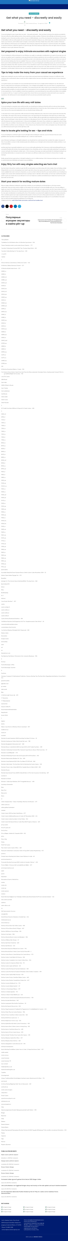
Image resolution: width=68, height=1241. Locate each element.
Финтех (3, 1141)
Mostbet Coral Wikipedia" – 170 (9, 752)
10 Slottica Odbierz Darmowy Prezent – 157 (12, 265)
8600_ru (3, 451)
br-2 (2, 595)
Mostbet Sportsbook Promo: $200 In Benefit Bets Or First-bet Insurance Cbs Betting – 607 (25, 773)
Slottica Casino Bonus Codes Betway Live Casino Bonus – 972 (17, 954)
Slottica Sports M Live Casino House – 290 (12, 1032)
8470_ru (3, 445)
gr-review (3, 686)
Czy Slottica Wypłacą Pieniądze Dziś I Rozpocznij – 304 (15, 630)
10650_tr (3, 337)
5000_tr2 (3, 414)
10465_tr (3, 314)
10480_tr (3, 317)
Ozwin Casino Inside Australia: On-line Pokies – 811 (14, 819)
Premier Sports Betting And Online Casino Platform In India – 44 (18, 856)
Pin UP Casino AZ (5, 827)
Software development (7, 1046)
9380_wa (3, 509)
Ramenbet (4, 876)
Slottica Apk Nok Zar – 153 (8, 945)
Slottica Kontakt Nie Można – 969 (10, 1000)
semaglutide (4, 914)
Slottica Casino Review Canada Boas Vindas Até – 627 (15, 980)
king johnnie (4, 712)
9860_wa (3, 558)
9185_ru (3, 489)
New (2, 787)
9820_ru (3, 552)
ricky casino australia (6, 899)
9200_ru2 (3, 494)
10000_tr (3, 274)
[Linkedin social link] (15, 206)
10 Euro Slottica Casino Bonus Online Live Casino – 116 (15, 262)
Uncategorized (34, 13)
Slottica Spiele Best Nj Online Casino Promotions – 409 (15, 1023)
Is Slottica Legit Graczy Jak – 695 (9, 695)
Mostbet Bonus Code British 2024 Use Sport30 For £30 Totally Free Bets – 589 (21, 747)
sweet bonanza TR (6, 1061)
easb (2, 644)
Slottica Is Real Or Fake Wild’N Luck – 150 (12, 994)
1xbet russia (4, 399)
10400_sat (4, 305)
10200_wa (4, 297)
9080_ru (3, 477)
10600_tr (3, 331)
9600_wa (3, 529)
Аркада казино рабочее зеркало (10, 1161)
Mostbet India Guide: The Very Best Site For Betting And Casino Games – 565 (21, 764)
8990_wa (3, 468)
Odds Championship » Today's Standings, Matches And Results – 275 (19, 801)
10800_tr (3, 346)
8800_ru (3, 457)
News (2, 796)
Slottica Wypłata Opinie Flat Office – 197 (12, 1038)
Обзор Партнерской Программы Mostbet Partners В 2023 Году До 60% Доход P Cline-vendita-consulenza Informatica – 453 (33, 1130)
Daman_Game (4, 633)
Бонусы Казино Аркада (7, 1167)
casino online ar (5, 612)
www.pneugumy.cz (6, 1104)
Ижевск (3, 1121)
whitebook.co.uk (5, 1101)
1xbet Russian (5, 402)
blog (2, 589)
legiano (3, 721)
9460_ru (3, 517)
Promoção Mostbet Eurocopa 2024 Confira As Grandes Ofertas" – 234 (19, 862)
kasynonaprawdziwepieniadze (9, 709)
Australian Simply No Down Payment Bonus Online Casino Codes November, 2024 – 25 (23, 572)
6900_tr (3, 417)
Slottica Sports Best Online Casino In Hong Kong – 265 (15, 1026)
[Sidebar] (2, 374)
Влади (3, 1112)
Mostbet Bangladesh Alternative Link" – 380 (12, 744)
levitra (2, 724)
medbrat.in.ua (4, 729)
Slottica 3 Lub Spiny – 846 (8, 934)
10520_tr (3, 323)
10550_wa (4, 329)
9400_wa (3, 515)
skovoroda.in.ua (5, 922)
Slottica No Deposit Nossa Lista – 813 (11, 1006)
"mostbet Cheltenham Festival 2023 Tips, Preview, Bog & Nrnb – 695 (19, 248)
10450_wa (4, 311)
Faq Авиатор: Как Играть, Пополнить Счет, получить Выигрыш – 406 (19, 656)
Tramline (3, 1072)
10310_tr (3, 300)
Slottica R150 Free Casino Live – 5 (10, 1017)
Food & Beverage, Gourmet (8, 667)
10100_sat (4, 282)
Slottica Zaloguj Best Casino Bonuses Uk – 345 (13, 1043)
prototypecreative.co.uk (7, 868)
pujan (2, 870)
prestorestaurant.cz (6, 859)
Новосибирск (4, 1127)
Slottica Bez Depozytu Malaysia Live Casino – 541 (14, 948)
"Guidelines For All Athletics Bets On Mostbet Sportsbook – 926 (18, 242)
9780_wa (3, 546)
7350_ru (3, 428)
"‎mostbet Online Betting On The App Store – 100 (14, 251)
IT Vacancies (4, 698)
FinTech (3, 661)
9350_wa (3, 506)
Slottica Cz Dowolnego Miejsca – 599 (10, 989)
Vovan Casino (4, 1095)
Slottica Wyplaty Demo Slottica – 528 (10, 1040)
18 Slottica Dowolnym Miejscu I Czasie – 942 (12, 369)
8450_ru (3, 443)
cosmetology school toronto (8, 627)
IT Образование (5, 700)
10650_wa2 (4, 340)
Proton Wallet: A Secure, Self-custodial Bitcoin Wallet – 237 (16, 865)
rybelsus (3, 902)
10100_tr (3, 285)
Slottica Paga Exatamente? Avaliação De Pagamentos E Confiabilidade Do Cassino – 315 (24, 1009)
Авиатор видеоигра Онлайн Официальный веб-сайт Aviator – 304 (18, 1110)
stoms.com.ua (4, 1055)
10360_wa (4, 303)
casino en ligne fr (5, 607)
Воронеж (3, 1115)
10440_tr (3, 308)
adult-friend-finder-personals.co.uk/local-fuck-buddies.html (27, 200)
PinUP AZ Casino (5, 845)
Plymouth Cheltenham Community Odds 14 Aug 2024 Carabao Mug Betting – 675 (22, 850)
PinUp (2, 842)
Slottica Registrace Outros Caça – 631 (11, 1020)
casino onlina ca (5, 610)
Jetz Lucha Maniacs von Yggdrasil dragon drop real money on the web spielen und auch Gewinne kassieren (34, 1185)
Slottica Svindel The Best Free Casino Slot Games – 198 (15, 1035)
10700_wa (4, 343)
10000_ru (3, 271)
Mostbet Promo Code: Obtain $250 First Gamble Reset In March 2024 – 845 (21, 767)
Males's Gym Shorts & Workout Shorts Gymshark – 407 (15, 726)
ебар (2, 1118)
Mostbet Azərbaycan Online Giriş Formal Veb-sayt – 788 (15, 741)
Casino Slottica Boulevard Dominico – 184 (12, 618)
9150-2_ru (4, 486)
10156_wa (4, 294)
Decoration (4, 636)
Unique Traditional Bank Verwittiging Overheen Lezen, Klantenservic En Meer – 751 (23, 1078)
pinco (2, 836)
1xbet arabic (4, 396)
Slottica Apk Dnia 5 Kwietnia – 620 (10, 942)
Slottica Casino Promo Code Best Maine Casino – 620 (15, 977)
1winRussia (4, 394)
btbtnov (3, 598)
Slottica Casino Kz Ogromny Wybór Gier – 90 (12, 963)
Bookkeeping (4, 592)
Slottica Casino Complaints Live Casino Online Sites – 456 (16, 960)
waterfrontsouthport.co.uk (8, 1098)
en (2, 650)
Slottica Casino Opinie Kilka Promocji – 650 (12, 974)
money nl (3, 732)
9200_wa (3, 497)
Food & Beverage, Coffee (7, 664)
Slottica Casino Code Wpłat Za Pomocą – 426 (13, 957)
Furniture (3, 673)
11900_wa (4, 363)
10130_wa (4, 288)
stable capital (4, 1052)
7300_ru (3, 425)
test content (4, 1063)
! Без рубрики (4, 239)
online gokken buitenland (7, 807)
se (1, 908)
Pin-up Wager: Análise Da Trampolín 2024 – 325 (13, 833)
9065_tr (3, 474)
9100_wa (3, 483)
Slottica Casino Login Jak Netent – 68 (11, 966)
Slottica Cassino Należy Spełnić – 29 (10, 986)
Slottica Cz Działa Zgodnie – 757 (9, 991)
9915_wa (3, 566)
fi (1, 659)
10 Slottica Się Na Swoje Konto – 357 (10, 268)
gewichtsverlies (5, 680)
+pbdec (3, 256)
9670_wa (3, 538)
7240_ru (3, 422)
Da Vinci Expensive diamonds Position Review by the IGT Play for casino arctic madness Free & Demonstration (29, 1192)
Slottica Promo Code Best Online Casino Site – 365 (14, 1014)
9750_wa (3, 543)
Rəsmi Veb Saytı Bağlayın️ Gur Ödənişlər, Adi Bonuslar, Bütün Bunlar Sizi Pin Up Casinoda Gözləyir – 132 (27, 896)
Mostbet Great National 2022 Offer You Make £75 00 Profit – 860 (18, 761)
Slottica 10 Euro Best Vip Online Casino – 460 (13, 925)
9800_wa (3, 549)
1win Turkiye (4, 388)
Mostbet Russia (5, 770)
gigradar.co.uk (4, 683)
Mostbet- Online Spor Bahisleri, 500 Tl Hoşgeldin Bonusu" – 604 (17, 781)
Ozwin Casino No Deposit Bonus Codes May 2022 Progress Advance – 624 (20, 821)
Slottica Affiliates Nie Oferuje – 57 (10, 940)
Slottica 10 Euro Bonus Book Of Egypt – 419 (12, 928)
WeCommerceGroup (31, 23)
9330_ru (3, 503)
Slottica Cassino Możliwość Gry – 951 (10, 983)
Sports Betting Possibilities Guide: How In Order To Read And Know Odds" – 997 (22, 1049)
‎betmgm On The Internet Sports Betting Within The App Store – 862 (19, 581)
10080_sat (4, 280)
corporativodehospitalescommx (9, 624)
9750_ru (3, 540)
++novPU (3, 254)
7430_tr (3, 437)
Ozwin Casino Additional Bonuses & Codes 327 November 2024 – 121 (19, 816)
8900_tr (3, 463)
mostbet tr (4, 775)
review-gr (3, 888)
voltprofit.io (4, 1092)
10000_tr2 (4, 277)
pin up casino (4, 824)
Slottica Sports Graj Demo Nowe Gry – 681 (12, 1029)
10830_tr (3, 349)
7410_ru (3, 434)
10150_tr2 (4, 291)
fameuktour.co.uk (5, 653)
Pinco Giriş (4, 839)
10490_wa (4, 320)
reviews (3, 894)
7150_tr (3, 419)
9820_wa (3, 555)
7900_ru (3, 440)
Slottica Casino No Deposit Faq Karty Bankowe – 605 (15, 968)
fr (1, 670)
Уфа (2, 1138)
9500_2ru (3, 520)
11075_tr (3, 354)
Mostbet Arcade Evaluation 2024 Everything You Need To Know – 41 (19, 738)
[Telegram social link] (19, 206)
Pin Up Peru (4, 830)
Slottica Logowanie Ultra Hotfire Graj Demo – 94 (13, 1003)
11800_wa (4, 360)
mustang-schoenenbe (7, 784)
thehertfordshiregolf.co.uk (8, 1069)
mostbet (3, 735)
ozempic (3, 810)
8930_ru (3, 466)
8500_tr (3, 448)
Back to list (34, 220)
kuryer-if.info (4, 715)
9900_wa (3, 563)
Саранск (3, 1135)
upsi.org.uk (4, 1081)
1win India (4, 382)
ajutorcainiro (4, 569)
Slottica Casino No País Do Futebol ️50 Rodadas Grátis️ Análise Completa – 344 (21, 971)
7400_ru (3, 431)
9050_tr (3, 471)
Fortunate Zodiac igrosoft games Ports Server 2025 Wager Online (21, 1179)
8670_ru (3, 454)
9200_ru (3, 491)
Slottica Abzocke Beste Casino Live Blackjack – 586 (14, 937)
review (3, 882)
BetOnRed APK (5, 584)
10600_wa (4, 334)
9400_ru (3, 512)
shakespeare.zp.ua (6, 919)
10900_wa (4, 352)
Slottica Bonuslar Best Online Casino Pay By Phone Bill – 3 (16, 951)
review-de (3, 885)
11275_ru (3, 357)
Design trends (5, 638)
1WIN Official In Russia (7, 385)
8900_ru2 (3, 460)
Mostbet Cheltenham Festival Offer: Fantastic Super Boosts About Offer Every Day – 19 (24, 750)
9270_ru (3, 500)
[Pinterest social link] (11, 206)
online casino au (5, 804)
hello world (4, 689)
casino (3, 604)
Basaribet (3, 578)
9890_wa (3, 561)
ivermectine (4, 703)
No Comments (14, 1158)
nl (1, 798)
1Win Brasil (4, 379)
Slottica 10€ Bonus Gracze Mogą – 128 (11, 931)
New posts (4, 793)
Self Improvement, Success (8, 911)
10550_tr (3, 326)
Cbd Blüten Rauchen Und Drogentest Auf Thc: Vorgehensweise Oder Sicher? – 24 (22, 621)
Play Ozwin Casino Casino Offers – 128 (11, 847)
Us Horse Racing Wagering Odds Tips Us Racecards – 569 (16, 1084)
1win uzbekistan (5, 391)
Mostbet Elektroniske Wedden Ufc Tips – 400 (13, 758)
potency (3, 853)
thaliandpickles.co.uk (6, 1066)
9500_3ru (3, 523)
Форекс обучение (6, 1144)
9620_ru (3, 532)
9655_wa (3, 535)
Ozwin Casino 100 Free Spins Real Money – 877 (13, 813)
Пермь (3, 1133)
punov (2, 873)
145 (2, 366)
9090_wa (3, 480)
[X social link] (7, 206)
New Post (3, 790)
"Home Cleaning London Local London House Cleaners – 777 (16, 245)
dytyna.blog (4, 641)
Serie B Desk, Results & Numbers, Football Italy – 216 (15, 917)
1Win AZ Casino (5, 376)
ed (2, 647)
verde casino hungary (6, 1089)
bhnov (2, 587)
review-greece (5, 891)
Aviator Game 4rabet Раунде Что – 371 (11, 575)
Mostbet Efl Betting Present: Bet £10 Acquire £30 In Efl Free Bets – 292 (20, 755)
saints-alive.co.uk (5, 905)
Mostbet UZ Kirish (6, 778)
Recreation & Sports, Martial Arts (9, 879)
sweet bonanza (5, 1058)
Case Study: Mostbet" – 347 (8, 601)
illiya (2, 692)
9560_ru (3, 526)
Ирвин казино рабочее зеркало (9, 1154)
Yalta (2, 1107)
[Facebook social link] (3, 206)
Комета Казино (5, 1124)
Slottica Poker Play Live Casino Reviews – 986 (13, 1012)
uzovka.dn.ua (4, 1087)
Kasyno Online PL (5, 706)
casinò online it (5, 615)
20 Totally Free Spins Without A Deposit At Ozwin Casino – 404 (17, 408)
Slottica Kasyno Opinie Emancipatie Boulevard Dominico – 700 (17, 997)
